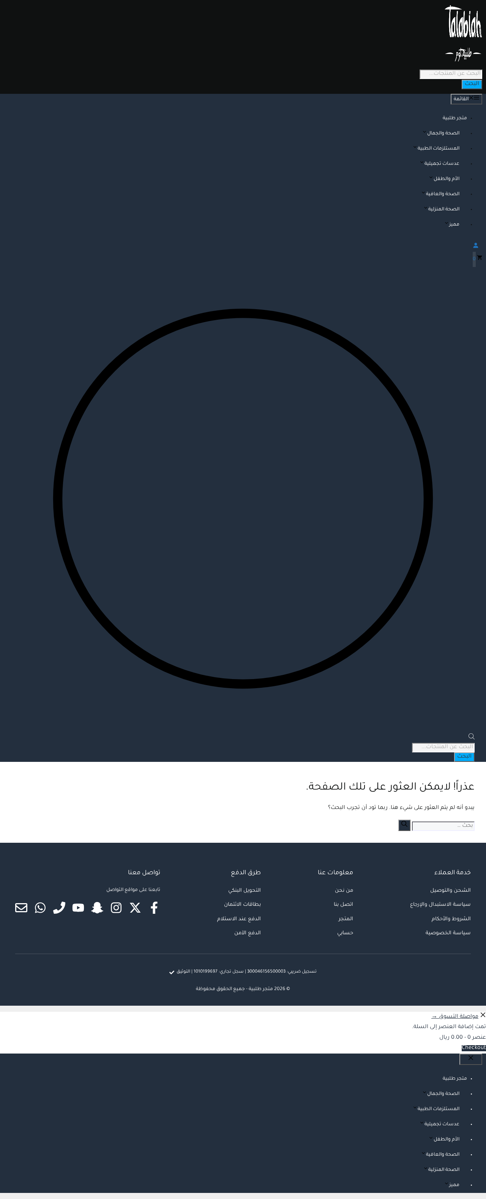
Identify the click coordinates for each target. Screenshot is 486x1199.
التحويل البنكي (244, 891)
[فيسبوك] (154, 908)
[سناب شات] (97, 908)
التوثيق (183, 972)
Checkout (474, 1048)
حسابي (345, 933)
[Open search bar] (472, 738)
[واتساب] (40, 908)
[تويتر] (135, 908)
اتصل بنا (343, 905)
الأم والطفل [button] (446, 179)
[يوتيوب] (78, 908)
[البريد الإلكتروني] (21, 908)
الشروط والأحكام (451, 919)
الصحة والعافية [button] (442, 194)
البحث (472, 84)
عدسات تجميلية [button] (441, 164)
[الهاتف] (59, 908)
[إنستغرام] (116, 908)
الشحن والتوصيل (450, 891)
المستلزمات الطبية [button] (438, 149)
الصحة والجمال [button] (443, 133)
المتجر (346, 919)
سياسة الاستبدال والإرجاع (440, 905)
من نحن (344, 891)
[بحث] (404, 825)
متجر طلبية (455, 118)
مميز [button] (454, 224)
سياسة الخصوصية (448, 933)
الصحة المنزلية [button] (443, 209)
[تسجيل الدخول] (243, 245)
